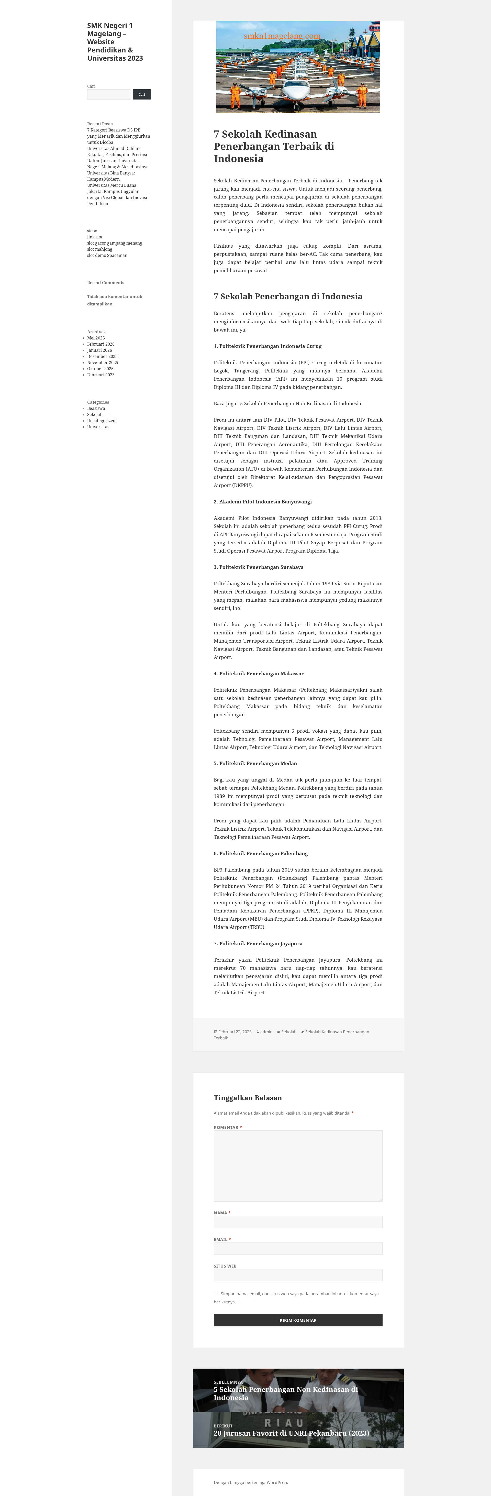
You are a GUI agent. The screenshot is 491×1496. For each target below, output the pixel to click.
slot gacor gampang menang (114, 243)
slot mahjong (99, 249)
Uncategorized (101, 420)
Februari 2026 (101, 344)
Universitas (98, 427)
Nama (222, 1213)
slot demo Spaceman (107, 255)
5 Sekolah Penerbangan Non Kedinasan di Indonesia (300, 403)
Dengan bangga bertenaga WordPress (251, 1482)
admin (266, 1032)
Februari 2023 (101, 375)
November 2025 (102, 362)
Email (222, 1239)
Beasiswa (96, 408)
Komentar (228, 1127)
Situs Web (225, 1266)
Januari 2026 (99, 350)
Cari (91, 86)
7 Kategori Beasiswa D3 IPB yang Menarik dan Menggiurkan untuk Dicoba (118, 136)
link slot (95, 237)
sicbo (92, 231)
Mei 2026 (96, 338)
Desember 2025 (102, 356)
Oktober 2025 (100, 368)
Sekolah (95, 414)
